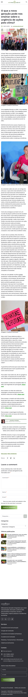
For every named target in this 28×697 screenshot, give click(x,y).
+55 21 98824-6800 (8, 654)
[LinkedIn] (5, 619)
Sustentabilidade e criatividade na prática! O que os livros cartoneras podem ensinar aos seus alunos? (16, 548)
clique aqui (21, 394)
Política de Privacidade (7, 687)
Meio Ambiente (12, 453)
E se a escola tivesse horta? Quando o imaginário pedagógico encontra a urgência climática (17, 541)
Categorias (4, 524)
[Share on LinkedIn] (14, 458)
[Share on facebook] (7, 458)
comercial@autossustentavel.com (13, 661)
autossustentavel (18, 26)
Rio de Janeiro (7, 651)
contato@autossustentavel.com (12, 659)
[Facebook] (9, 619)
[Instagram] (2, 619)
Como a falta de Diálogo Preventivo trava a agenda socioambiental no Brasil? (16, 554)
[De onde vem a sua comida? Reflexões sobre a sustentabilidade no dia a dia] (3, 562)
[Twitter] (12, 619)
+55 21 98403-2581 (8, 656)
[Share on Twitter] (11, 458)
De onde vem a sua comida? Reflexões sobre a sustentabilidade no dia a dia (16, 561)
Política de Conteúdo (20, 687)
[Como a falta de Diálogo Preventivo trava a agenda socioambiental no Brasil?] (3, 555)
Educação (4, 453)
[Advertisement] (14, 581)
